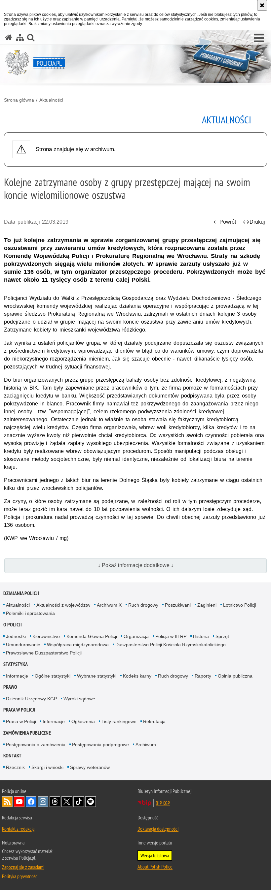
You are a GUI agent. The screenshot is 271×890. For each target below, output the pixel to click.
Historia (201, 636)
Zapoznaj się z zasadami (23, 867)
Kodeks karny (137, 676)
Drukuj (257, 222)
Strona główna (19, 100)
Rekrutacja (154, 721)
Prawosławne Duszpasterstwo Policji (44, 652)
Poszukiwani (178, 605)
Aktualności (51, 100)
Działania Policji (21, 593)
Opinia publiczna (235, 676)
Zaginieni (206, 605)
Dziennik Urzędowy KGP (31, 698)
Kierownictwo (46, 636)
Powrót (227, 222)
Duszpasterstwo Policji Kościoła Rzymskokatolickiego (170, 644)
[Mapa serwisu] (20, 37)
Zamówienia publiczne (27, 732)
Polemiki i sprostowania (30, 613)
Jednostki (16, 636)
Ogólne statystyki (52, 676)
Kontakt (12, 755)
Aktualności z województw (63, 605)
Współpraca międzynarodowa (78, 644)
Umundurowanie (23, 644)
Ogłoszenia (83, 721)
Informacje (17, 676)
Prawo (10, 686)
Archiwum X (109, 605)
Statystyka (15, 664)
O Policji (12, 624)
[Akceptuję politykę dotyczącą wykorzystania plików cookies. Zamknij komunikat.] (262, 5)
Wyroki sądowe (79, 698)
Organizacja (136, 636)
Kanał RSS (7, 801)
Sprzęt (222, 636)
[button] (259, 38)
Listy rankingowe (118, 721)
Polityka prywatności (20, 876)
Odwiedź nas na (19, 801)
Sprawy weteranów (90, 767)
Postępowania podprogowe (100, 744)
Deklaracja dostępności (157, 828)
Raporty (203, 676)
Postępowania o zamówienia (35, 744)
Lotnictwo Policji (239, 605)
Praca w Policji (19, 709)
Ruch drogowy (143, 605)
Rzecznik (15, 767)
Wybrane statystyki (96, 676)
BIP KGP (163, 803)
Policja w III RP (170, 636)
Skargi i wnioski (47, 767)
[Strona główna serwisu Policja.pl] (9, 37)
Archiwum (146, 744)
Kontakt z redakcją (18, 828)
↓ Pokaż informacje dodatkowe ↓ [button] (136, 565)
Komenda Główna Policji (91, 636)
